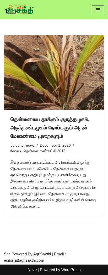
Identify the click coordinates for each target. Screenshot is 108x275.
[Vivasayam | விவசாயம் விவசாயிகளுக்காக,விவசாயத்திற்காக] (19, 9)
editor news (25, 145)
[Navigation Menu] (98, 9)
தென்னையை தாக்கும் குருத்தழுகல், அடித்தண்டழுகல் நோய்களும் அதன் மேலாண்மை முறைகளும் (50, 127)
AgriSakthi (42, 254)
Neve (32, 269)
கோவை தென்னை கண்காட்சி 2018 (38, 151)
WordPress (71, 269)
